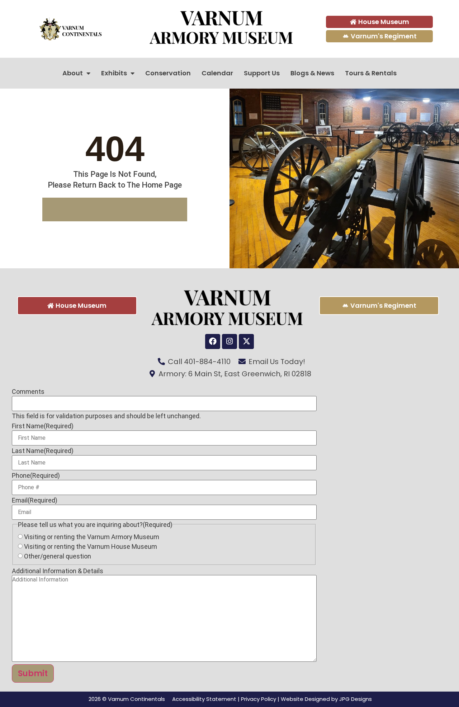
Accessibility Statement (204, 699)
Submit (33, 673)
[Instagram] (229, 341)
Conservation (168, 73)
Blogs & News (312, 73)
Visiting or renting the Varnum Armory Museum (91, 537)
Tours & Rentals (371, 73)
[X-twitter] (246, 341)
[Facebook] (212, 341)
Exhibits (114, 73)
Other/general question (57, 556)
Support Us (262, 73)
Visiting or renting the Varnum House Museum (90, 546)
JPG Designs (355, 699)
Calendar (217, 73)
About (72, 73)
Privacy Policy (258, 699)
